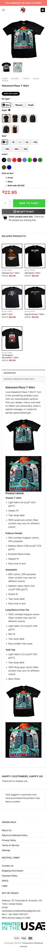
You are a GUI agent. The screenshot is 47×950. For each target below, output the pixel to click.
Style (6, 110)
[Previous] (5, 39)
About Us (6, 830)
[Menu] (3, 10)
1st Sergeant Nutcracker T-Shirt (10, 356)
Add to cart (29, 203)
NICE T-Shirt (7, 314)
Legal (4, 885)
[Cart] (43, 10)
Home (4, 78)
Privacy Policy (9, 840)
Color (5, 154)
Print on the (8, 173)
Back (10, 181)
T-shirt (26, 78)
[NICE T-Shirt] (12, 297)
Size (4, 136)
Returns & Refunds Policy (14, 835)
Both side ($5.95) (16, 185)
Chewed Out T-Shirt (11, 273)
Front (10, 177)
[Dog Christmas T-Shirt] (35, 297)
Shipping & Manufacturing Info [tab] (19, 379)
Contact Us (7, 865)
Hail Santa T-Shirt (32, 273)
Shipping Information (12, 870)
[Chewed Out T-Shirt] (12, 256)
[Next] (41, 39)
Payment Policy (9, 875)
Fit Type (6, 99)
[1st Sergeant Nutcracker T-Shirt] (12, 338)
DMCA (5, 880)
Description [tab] (10, 373)
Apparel (15, 78)
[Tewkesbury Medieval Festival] (23, 10)
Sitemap (6, 850)
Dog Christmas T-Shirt (34, 314)
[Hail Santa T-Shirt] (35, 256)
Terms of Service (10, 845)
